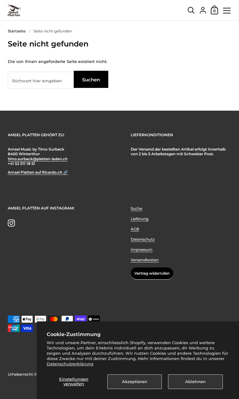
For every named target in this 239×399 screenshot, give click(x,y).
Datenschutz (143, 239)
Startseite (17, 31)
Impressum (141, 249)
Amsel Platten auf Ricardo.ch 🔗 (38, 172)
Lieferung (139, 218)
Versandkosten (145, 259)
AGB (135, 229)
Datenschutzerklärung (70, 363)
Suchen (91, 80)
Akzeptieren (134, 381)
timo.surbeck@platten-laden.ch (38, 158)
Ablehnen (195, 381)
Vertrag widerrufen (152, 273)
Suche (136, 208)
